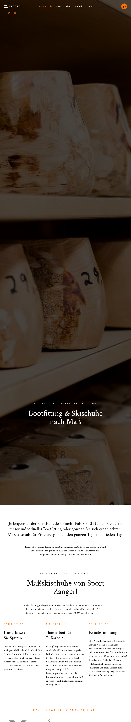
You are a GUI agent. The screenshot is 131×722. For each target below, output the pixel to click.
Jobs (89, 6)
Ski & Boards (45, 6)
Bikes (59, 6)
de (9, 13)
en (15, 13)
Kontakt (79, 6)
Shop (68, 6)
